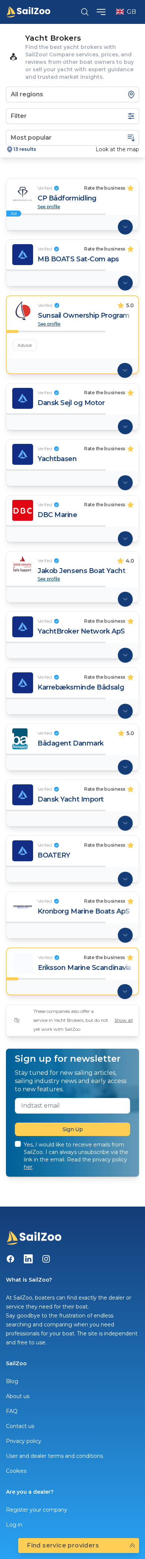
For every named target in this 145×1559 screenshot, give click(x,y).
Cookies (16, 1471)
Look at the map (117, 149)
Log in (14, 1524)
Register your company (36, 1509)
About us (17, 1396)
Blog (12, 1381)
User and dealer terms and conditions (54, 1456)
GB (131, 11)
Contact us (20, 1426)
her (28, 1167)
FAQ (11, 1411)
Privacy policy (23, 1441)
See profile (49, 207)
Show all (124, 1020)
